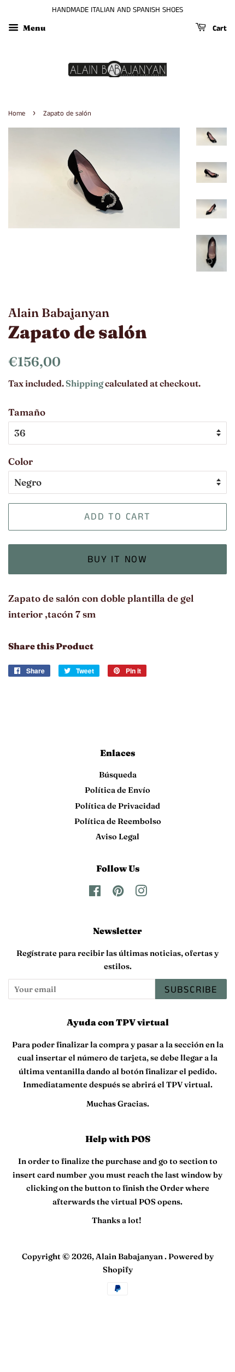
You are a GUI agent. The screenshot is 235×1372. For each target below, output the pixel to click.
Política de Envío (117, 790)
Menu (33, 28)
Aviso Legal (117, 836)
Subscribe (191, 990)
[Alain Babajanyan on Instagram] (141, 893)
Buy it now (117, 559)
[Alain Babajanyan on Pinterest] (118, 893)
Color (20, 461)
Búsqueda (118, 775)
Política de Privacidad (117, 806)
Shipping (84, 383)
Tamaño (26, 412)
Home (16, 113)
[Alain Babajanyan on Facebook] (95, 893)
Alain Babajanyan (130, 1256)
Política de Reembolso (117, 821)
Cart (218, 28)
